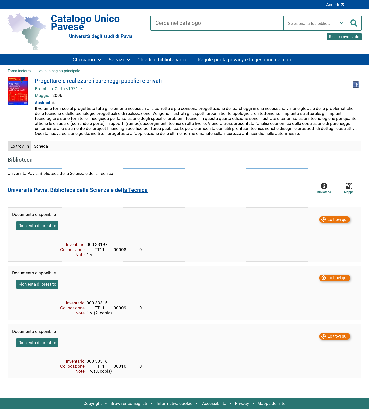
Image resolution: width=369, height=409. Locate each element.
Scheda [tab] (41, 146)
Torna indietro (19, 71)
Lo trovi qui (337, 219)
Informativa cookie (174, 403)
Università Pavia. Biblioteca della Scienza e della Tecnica (78, 190)
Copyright (92, 403)
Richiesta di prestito (37, 225)
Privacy (242, 403)
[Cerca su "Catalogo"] (216, 23)
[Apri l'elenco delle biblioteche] (342, 23)
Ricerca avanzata (344, 36)
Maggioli (43, 95)
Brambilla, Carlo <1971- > (59, 88)
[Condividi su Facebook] (356, 84)
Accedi (332, 4)
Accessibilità (214, 403)
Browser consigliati (128, 403)
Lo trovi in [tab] (19, 146)
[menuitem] (86, 59)
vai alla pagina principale (59, 71)
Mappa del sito (271, 403)
